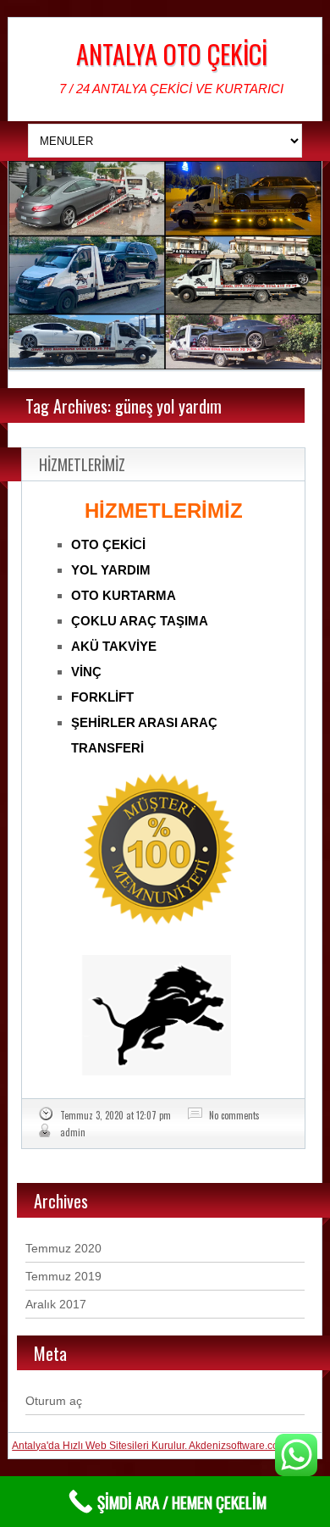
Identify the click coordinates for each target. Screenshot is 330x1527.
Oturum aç (53, 1401)
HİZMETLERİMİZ (82, 464)
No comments (234, 1115)
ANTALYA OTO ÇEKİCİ (171, 54)
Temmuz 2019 (63, 1276)
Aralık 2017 (55, 1304)
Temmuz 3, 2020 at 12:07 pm (115, 1115)
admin (72, 1132)
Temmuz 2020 (63, 1248)
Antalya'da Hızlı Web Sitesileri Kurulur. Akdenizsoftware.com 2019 (162, 1446)
